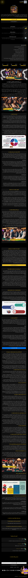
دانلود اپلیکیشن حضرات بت (14, 21)
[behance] (8, 570)
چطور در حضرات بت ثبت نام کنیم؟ (19, 51)
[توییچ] (16, 570)
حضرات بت (22, 1)
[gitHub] (7, 570)
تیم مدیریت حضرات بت (21, 48)
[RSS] (4, 570)
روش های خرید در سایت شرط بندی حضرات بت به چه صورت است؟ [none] (14, 526)
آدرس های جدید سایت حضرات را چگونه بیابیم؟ (18, 55)
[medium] (5, 570)
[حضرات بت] (25, 2)
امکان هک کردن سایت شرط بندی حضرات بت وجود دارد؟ (17, 59)
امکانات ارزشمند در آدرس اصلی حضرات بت (19, 49)
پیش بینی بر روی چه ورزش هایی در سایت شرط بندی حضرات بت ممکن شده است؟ (14, 58)
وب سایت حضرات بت (13, 19)
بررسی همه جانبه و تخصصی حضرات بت (19, 46)
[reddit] (13, 570)
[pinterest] (11, 570)
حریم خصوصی (11, 567)
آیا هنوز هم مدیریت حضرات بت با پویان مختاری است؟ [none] (14, 521)
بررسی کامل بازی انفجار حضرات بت (19, 52)
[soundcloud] (2, 570)
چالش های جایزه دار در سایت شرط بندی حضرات (18, 56)
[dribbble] (10, 570)
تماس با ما (15, 567)
